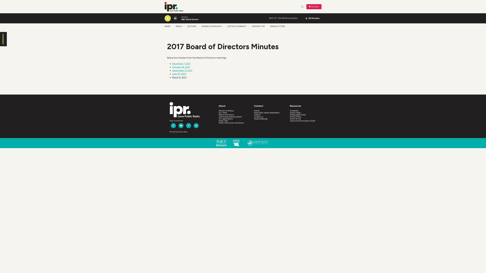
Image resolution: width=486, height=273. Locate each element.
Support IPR (258, 26)
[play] (168, 18)
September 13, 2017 (182, 70)
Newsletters (277, 26)
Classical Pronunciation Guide (302, 121)
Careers (257, 114)
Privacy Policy (295, 117)
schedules (3, 39)
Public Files (223, 121)
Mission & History (226, 110)
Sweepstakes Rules (298, 114)
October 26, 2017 (181, 67)
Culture (191, 26)
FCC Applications (226, 119)
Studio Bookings (261, 119)
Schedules (294, 110)
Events (257, 110)
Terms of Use (295, 119)
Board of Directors (226, 114)
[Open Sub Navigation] (172, 26)
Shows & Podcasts (212, 26)
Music (179, 26)
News (167, 26)
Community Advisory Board (230, 117)
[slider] (179, 18)
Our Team (223, 112)
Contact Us (258, 117)
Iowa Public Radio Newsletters (267, 112)
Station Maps (295, 112)
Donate (315, 6)
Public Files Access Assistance (231, 123)
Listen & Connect (237, 26)
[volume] (175, 18)
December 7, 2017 (181, 63)
